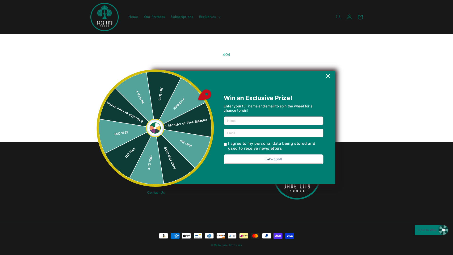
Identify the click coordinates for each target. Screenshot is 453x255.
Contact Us (156, 192)
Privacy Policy (154, 184)
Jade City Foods (232, 245)
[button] (209, 17)
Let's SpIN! (274, 159)
